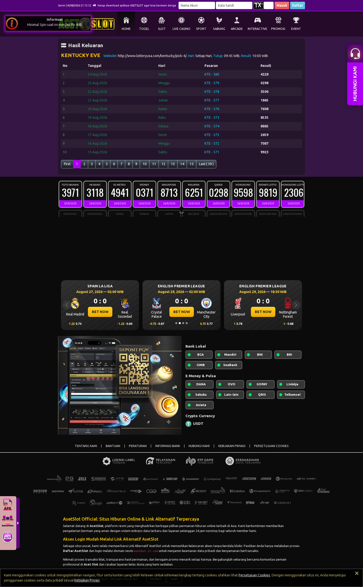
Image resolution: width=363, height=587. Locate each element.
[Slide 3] (183, 323)
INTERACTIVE (257, 28)
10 (145, 164)
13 (173, 164)
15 (192, 164)
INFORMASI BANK (167, 446)
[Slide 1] (176, 323)
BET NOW (100, 312)
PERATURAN (138, 446)
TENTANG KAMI (86, 446)
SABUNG (219, 28)
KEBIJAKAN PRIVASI (231, 446)
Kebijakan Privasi (87, 580)
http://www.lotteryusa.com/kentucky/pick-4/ (152, 56)
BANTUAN (113, 446)
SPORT (201, 28)
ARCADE (237, 28)
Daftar (297, 5)
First (67, 164)
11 (154, 164)
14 (182, 164)
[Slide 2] (180, 323)
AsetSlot (96, 526)
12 (163, 164)
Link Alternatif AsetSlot (145, 546)
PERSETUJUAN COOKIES (271, 446)
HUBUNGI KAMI (199, 446)
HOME (126, 28)
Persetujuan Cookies (254, 575)
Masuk (282, 5)
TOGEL (144, 28)
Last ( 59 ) (206, 164)
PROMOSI (278, 28)
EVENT (296, 28)
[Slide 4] (187, 323)
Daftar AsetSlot (75, 550)
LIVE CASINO (181, 28)
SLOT (162, 28)
